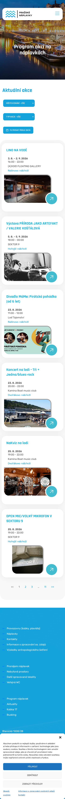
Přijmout (32, 766)
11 (45, 587)
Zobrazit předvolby (32, 783)
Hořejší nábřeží (17, 249)
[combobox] (19, 103)
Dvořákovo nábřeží (19, 395)
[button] (60, 737)
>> (52, 587)
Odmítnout (32, 775)
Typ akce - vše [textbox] (13, 117)
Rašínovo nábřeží (18, 171)
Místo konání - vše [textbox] (15, 103)
